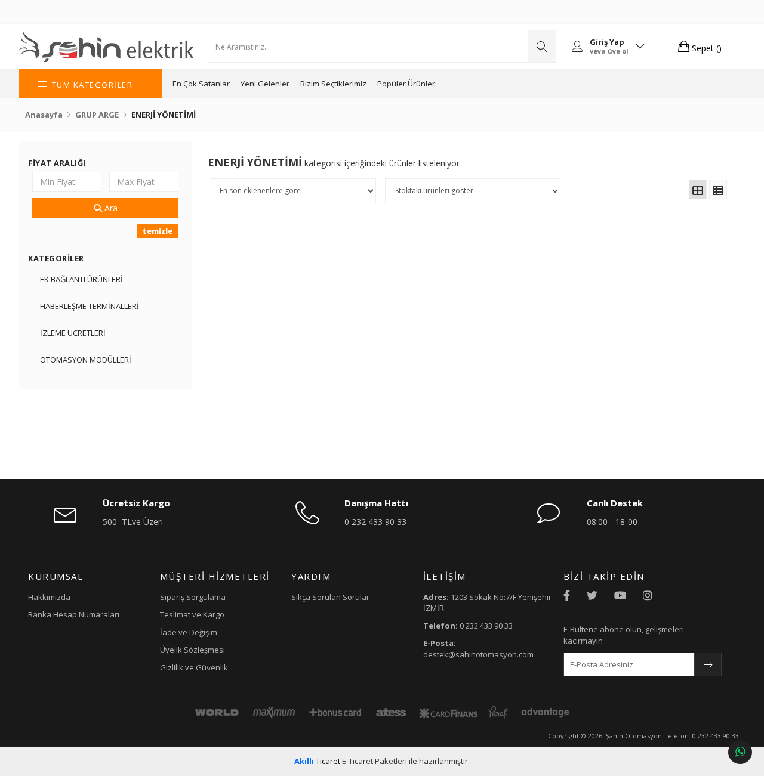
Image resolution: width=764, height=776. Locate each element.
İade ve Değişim (188, 632)
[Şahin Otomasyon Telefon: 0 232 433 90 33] (106, 46)
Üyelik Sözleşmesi (192, 649)
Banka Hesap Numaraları (73, 614)
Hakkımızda (49, 597)
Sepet (705, 48)
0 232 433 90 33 (375, 521)
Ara (110, 208)
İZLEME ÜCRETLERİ (73, 332)
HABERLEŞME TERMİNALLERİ (89, 306)
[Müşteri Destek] (740, 752)
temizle (157, 231)
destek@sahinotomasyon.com (478, 649)
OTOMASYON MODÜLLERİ (85, 359)
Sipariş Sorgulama (193, 597)
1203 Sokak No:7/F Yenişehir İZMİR (487, 603)
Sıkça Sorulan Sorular (330, 597)
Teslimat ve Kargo (192, 614)
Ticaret (317, 761)
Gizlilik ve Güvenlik (194, 667)
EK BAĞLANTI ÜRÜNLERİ (81, 279)
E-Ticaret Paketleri (374, 761)
